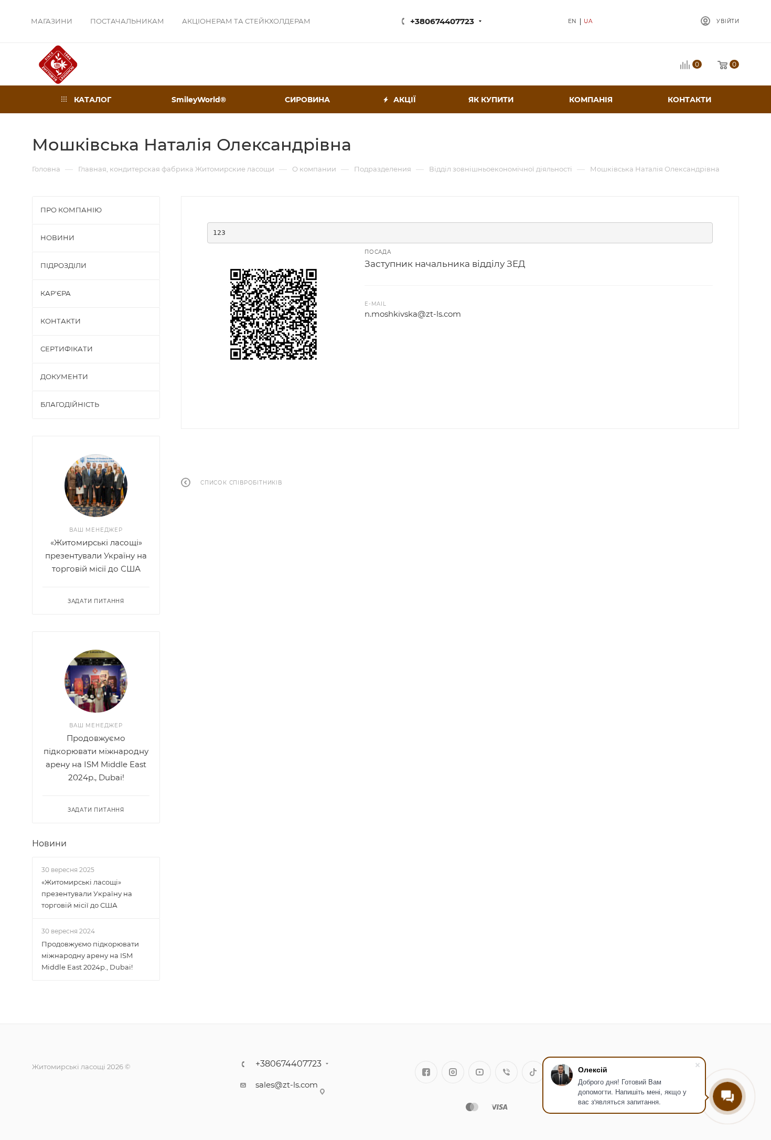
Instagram (453, 1072)
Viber (506, 1072)
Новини (49, 843)
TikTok (533, 1072)
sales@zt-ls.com (286, 1085)
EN (572, 21)
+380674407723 (442, 21)
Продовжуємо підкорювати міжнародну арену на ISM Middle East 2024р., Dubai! (90, 955)
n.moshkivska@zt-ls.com (413, 314)
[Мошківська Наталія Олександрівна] (272, 314)
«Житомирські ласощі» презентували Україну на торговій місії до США (96, 555)
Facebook (426, 1072)
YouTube (479, 1072)
